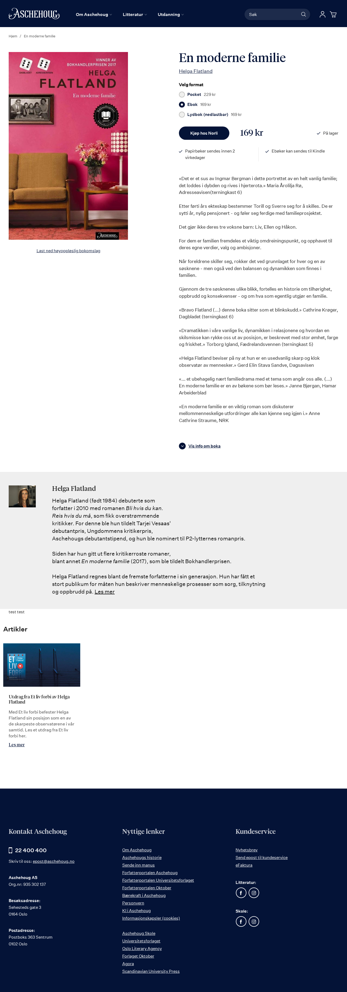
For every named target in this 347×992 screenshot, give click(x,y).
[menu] (129, 14)
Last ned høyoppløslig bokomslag (68, 250)
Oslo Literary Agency (142, 948)
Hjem (13, 36)
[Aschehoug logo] (34, 13)
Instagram (253, 892)
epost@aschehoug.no (54, 861)
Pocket (201, 94)
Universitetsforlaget (141, 941)
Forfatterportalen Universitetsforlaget (158, 880)
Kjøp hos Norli (204, 133)
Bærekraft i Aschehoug (144, 895)
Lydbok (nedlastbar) (214, 114)
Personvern (133, 903)
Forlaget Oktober (138, 956)
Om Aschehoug (137, 849)
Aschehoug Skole (138, 933)
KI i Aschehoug (136, 910)
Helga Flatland (196, 71)
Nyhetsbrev (247, 849)
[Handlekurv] (334, 14)
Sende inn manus (138, 865)
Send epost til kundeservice (262, 857)
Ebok (199, 104)
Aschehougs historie (142, 857)
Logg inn (322, 14)
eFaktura (244, 865)
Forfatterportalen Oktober (146, 887)
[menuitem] (93, 14)
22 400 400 (31, 850)
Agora (128, 963)
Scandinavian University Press (151, 971)
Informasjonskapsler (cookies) (151, 918)
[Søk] (303, 14)
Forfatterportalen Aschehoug (150, 872)
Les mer (105, 591)
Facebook (241, 892)
